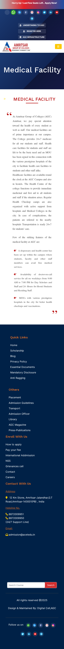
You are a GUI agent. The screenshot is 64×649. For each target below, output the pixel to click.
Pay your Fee (13, 449)
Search (50, 585)
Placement (15, 397)
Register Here (34, 31)
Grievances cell (14, 466)
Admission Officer (19, 413)
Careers (10, 477)
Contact (10, 471)
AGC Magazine (17, 424)
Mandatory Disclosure (23, 372)
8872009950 (16, 518)
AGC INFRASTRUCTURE (33, 37)
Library (13, 419)
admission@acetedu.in (22, 534)
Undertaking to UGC (33, 25)
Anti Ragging (17, 377)
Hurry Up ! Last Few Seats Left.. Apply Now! (34, 3)
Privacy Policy (18, 361)
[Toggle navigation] (58, 46)
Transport (14, 408)
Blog (13, 356)
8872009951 (16, 514)
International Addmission (20, 455)
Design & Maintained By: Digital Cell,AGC (32, 608)
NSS (8, 460)
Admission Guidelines (21, 402)
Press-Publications (19, 430)
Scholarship (17, 350)
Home (13, 345)
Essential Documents (22, 367)
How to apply (14, 444)
